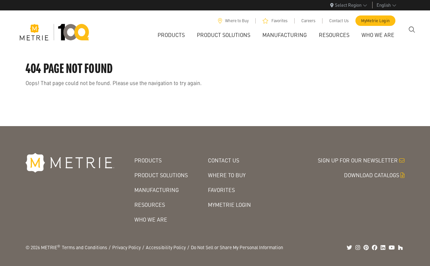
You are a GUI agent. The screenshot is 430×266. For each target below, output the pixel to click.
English (384, 5)
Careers (308, 20)
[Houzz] (400, 247)
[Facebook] (374, 247)
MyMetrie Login (375, 20)
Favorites (279, 20)
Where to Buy (237, 20)
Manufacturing (156, 189)
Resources (149, 204)
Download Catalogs (371, 175)
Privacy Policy (126, 247)
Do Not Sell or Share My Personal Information (237, 247)
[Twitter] (349, 247)
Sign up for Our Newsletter (358, 160)
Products (148, 160)
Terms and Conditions (84, 247)
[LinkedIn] (383, 247)
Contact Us (339, 20)
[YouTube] (392, 247)
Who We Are (150, 219)
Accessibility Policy (166, 247)
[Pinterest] (366, 247)
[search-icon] (412, 30)
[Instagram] (357, 247)
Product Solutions (161, 175)
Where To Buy (227, 175)
